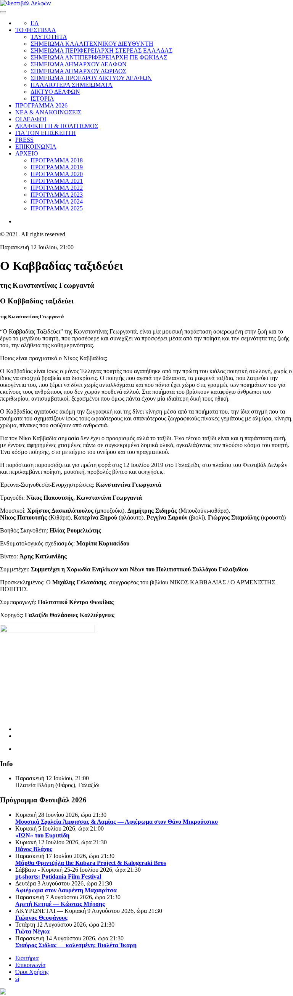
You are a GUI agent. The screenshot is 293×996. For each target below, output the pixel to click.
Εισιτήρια (27, 958)
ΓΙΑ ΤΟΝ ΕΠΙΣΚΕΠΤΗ (45, 133)
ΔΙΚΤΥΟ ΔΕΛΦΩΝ (55, 91)
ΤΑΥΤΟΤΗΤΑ (49, 37)
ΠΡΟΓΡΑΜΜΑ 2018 (57, 160)
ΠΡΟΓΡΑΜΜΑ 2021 (57, 181)
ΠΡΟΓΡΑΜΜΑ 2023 (57, 194)
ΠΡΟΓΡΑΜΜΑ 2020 (57, 174)
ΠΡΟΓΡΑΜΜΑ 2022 (57, 187)
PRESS (24, 139)
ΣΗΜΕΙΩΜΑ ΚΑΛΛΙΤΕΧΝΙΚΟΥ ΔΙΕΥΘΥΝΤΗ (92, 43)
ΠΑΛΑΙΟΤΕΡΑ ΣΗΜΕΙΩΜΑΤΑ (72, 85)
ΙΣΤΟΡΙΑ (42, 98)
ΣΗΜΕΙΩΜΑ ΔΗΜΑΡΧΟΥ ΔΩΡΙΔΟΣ (78, 71)
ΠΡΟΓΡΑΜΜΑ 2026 (41, 105)
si (17, 978)
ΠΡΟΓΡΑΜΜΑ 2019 (57, 167)
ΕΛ (35, 23)
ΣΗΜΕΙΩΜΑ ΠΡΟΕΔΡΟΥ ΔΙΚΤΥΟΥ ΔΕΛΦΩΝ (91, 78)
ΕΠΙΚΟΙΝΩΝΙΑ (35, 146)
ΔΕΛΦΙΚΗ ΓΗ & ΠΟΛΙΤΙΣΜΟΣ (56, 126)
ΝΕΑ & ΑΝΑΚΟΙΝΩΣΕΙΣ (48, 112)
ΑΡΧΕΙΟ (26, 153)
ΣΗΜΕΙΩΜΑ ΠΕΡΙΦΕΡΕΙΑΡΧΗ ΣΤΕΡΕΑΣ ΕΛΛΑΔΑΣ (101, 50)
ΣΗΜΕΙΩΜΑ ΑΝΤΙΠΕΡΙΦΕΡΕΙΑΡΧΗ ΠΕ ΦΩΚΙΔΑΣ (99, 57)
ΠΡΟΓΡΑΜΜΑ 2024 (57, 201)
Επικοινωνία (30, 965)
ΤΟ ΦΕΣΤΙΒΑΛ (35, 30)
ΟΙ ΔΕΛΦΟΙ (30, 119)
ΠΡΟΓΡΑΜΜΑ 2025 (57, 208)
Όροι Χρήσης (31, 972)
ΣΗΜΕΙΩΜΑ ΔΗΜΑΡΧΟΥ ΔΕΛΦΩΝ (79, 64)
